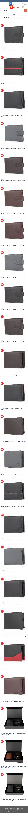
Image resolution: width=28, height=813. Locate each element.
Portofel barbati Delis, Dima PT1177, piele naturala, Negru (13, 309)
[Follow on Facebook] (23, 4)
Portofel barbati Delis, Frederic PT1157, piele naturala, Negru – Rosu (12, 83)
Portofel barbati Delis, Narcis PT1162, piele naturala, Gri (13, 474)
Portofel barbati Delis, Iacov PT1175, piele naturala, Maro (13, 213)
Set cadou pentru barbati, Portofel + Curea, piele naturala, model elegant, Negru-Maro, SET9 (13, 767)
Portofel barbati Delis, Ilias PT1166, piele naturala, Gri (12, 571)
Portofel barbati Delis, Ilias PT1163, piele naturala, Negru (13, 603)
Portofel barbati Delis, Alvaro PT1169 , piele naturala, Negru (14, 636)
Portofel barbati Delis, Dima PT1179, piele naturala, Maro (13, 245)
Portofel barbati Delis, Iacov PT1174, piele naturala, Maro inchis (13, 342)
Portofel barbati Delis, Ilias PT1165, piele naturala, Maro (13, 701)
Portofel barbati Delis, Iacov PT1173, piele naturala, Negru (13, 50)
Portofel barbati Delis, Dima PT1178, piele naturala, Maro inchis (13, 181)
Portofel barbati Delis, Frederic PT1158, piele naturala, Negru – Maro (12, 507)
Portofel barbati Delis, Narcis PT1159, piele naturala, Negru (13, 539)
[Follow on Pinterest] (23, 6)
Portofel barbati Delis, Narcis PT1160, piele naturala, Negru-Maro (14, 409)
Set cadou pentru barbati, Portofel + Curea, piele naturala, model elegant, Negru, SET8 (13, 800)
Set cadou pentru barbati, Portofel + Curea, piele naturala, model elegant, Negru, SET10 (13, 734)
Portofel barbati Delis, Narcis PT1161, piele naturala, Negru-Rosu (14, 116)
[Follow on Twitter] (25, 4)
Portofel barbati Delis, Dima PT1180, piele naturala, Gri (13, 148)
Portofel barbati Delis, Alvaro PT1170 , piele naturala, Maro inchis (13, 442)
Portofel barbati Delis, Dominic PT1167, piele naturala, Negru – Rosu (12, 669)
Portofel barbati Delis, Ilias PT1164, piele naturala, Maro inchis (13, 376)
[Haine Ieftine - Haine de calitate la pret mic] (14, 5)
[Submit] (25, 10)
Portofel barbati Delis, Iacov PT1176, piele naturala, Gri (13, 277)
